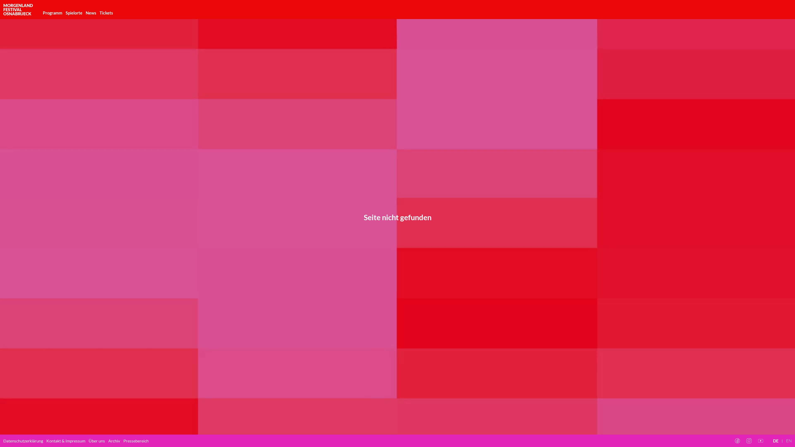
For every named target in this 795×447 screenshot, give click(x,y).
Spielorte (74, 12)
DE (775, 440)
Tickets (106, 12)
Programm (52, 12)
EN (789, 440)
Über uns (97, 440)
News (91, 12)
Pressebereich (136, 440)
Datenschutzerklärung (23, 440)
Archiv (114, 440)
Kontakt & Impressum (65, 440)
